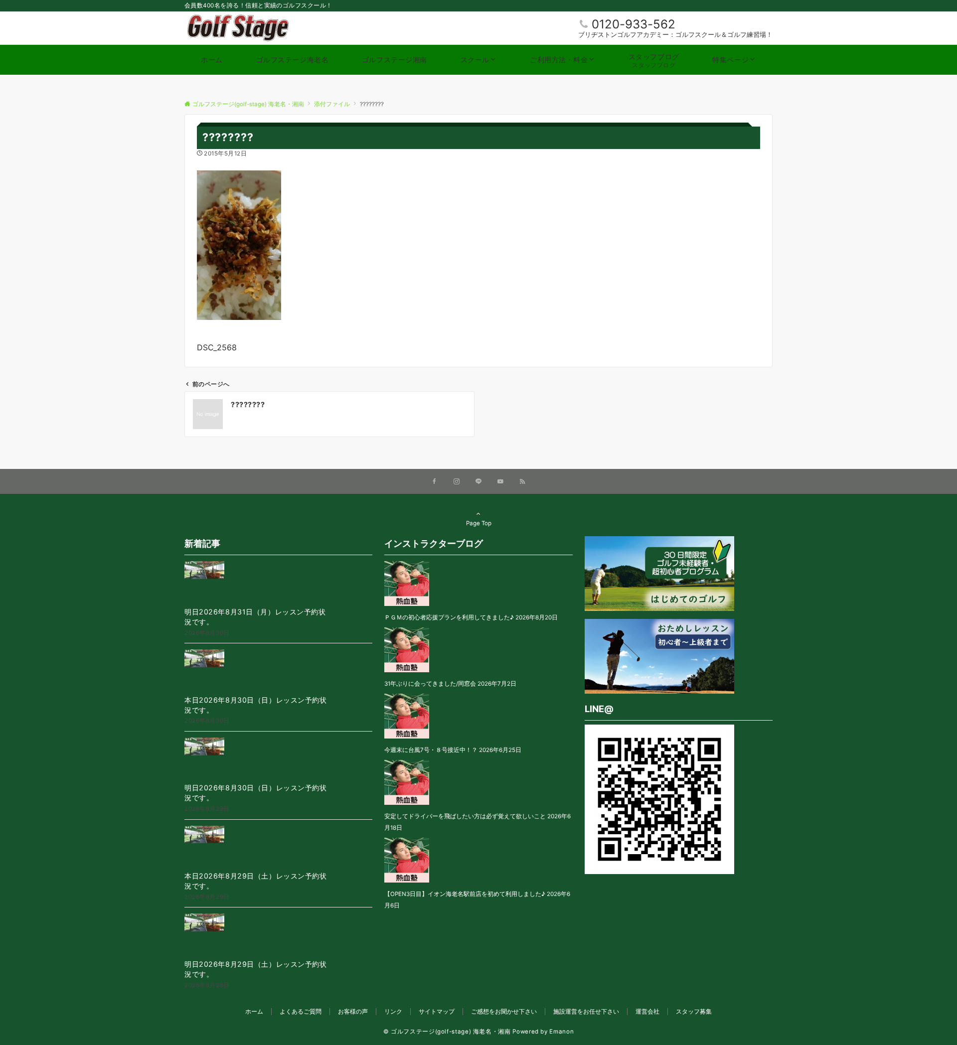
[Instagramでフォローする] (457, 481)
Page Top (478, 523)
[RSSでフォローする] (522, 481)
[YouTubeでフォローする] (500, 481)
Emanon (561, 1031)
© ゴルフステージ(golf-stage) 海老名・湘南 (447, 1031)
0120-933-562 (633, 24)
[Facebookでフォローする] (435, 481)
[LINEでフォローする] (478, 481)
